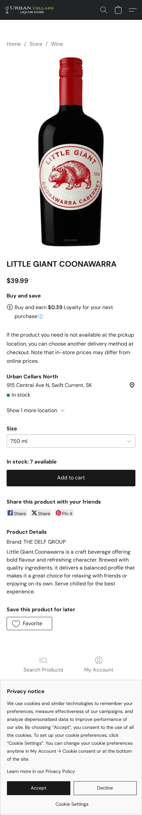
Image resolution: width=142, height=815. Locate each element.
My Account (98, 669)
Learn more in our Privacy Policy (41, 771)
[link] (72, 801)
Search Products (43, 669)
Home (14, 43)
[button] (30, 10)
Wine (57, 43)
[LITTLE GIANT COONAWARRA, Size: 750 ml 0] (71, 152)
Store (35, 43)
